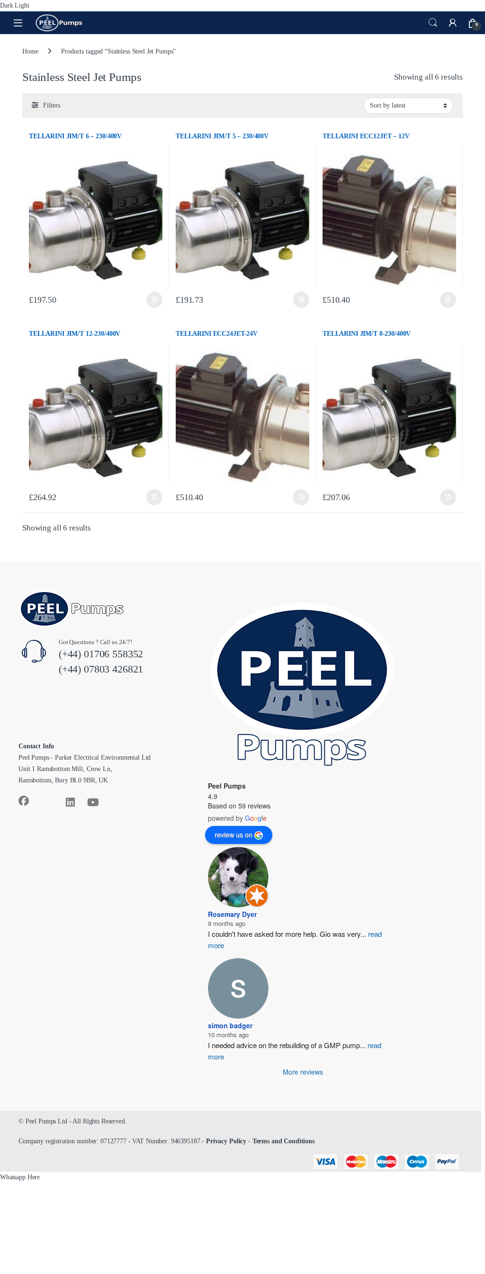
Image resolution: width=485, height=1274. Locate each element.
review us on (233, 834)
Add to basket (154, 300)
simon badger (230, 1025)
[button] (20, 1177)
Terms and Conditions (283, 1141)
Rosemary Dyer (232, 914)
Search (433, 23)
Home (30, 51)
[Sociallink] (23, 801)
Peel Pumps (227, 785)
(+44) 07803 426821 (101, 669)
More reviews (303, 1072)
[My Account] (453, 22)
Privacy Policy (226, 1141)
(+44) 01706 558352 (101, 654)
